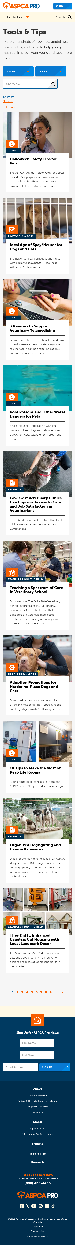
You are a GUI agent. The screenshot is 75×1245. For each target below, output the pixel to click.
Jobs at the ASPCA (37, 1095)
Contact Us (37, 1112)
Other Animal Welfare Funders (37, 1134)
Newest (8, 101)
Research (37, 1162)
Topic (12, 71)
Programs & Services (37, 1106)
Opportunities (37, 1128)
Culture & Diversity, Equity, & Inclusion (38, 1101)
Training (37, 1143)
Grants (37, 1121)
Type (43, 71)
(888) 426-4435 (37, 1183)
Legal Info (37, 1226)
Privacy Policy (37, 1231)
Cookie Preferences (37, 1236)
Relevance (9, 107)
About (37, 1088)
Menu (60, 6)
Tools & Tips (37, 1153)
